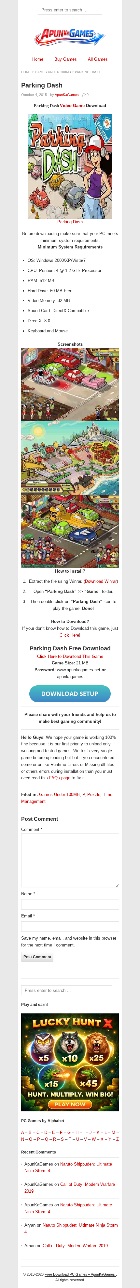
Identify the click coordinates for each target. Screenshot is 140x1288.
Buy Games (65, 59)
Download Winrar (101, 581)
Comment (31, 829)
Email (28, 916)
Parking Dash (70, 221)
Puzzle (93, 794)
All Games (98, 59)
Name (28, 893)
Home (37, 59)
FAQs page (59, 777)
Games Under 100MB (53, 72)
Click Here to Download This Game (70, 656)
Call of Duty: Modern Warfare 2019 (75, 1245)
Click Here (69, 635)
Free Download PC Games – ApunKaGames (80, 1274)
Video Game (72, 105)
